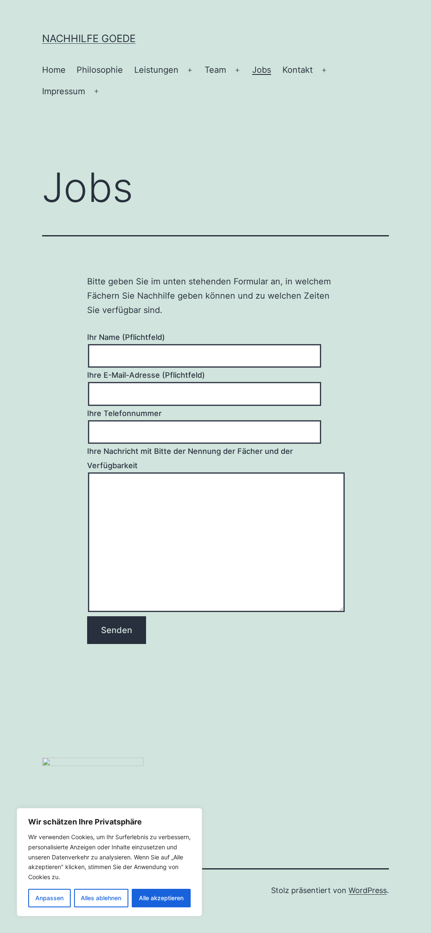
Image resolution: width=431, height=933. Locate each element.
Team (215, 70)
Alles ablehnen (101, 897)
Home (54, 70)
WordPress (368, 890)
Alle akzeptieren (161, 897)
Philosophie (100, 70)
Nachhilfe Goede (89, 38)
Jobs (261, 70)
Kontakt (297, 70)
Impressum (63, 91)
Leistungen (156, 70)
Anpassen (49, 897)
